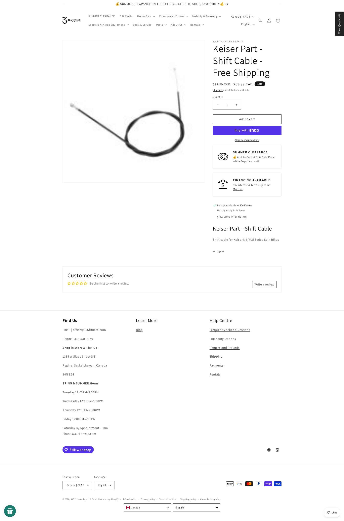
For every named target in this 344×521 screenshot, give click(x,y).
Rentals (215, 374)
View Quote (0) (339, 24)
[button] (146, 16)
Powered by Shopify (108, 499)
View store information (232, 216)
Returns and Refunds (225, 348)
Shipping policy (188, 499)
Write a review (264, 284)
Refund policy (130, 499)
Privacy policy (148, 499)
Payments (217, 365)
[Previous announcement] (64, 4)
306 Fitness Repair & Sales (84, 499)
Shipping (218, 89)
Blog (139, 330)
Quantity (218, 97)
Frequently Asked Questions (230, 330)
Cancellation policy (210, 499)
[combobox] (147, 507)
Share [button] (220, 252)
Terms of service (167, 499)
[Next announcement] (280, 4)
